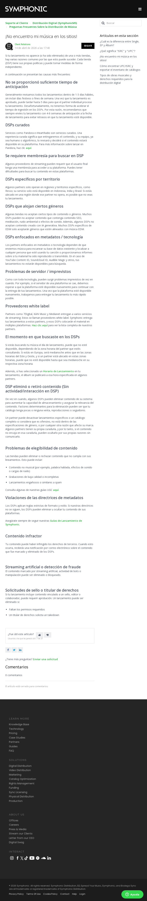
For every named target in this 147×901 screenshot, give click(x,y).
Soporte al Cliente (16, 23)
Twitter (14, 650)
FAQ (11, 750)
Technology (16, 729)
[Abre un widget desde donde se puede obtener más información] (132, 894)
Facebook (8, 650)
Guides (13, 746)
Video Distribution (20, 770)
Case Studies (17, 737)
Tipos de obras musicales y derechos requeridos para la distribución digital (116, 79)
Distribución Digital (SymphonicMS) (55, 23)
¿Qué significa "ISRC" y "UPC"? (117, 51)
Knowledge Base (19, 724)
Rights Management (21, 783)
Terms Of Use (33, 893)
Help (74, 893)
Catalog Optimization (22, 779)
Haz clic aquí (40, 325)
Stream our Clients (20, 833)
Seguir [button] (88, 45)
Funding (14, 788)
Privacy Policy (16, 893)
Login (82, 893)
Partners (14, 742)
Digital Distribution (20, 766)
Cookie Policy (50, 893)
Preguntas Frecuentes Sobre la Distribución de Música (43, 26)
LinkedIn (20, 650)
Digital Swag (16, 842)
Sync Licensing (18, 792)
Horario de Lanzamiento (58, 371)
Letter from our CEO (21, 838)
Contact (64, 893)
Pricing (13, 733)
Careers (14, 825)
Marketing (15, 774)
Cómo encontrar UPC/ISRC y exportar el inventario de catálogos (120, 67)
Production (16, 801)
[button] (39, 635)
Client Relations (22, 44)
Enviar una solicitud (45, 659)
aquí (28, 148)
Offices (13, 820)
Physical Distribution (21, 796)
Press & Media (17, 829)
